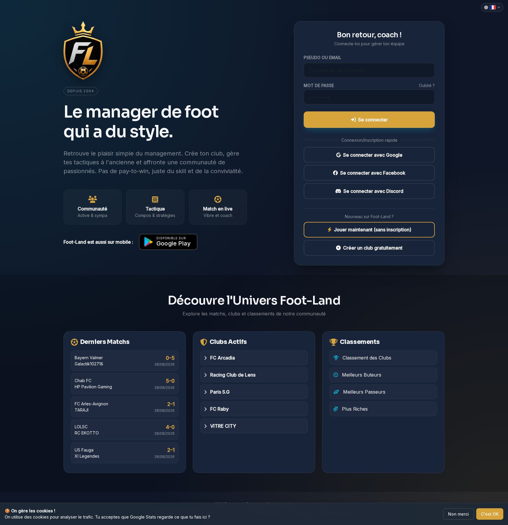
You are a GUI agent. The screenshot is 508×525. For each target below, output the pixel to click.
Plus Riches (354, 409)
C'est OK (490, 513)
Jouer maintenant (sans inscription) (372, 230)
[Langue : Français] (492, 7)
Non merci (458, 513)
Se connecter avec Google (372, 155)
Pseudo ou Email (322, 57)
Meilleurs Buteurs (360, 375)
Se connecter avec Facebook (372, 173)
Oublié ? (427, 85)
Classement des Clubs (366, 358)
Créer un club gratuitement (372, 248)
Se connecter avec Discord (373, 191)
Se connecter (373, 120)
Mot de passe (319, 85)
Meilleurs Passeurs (363, 392)
